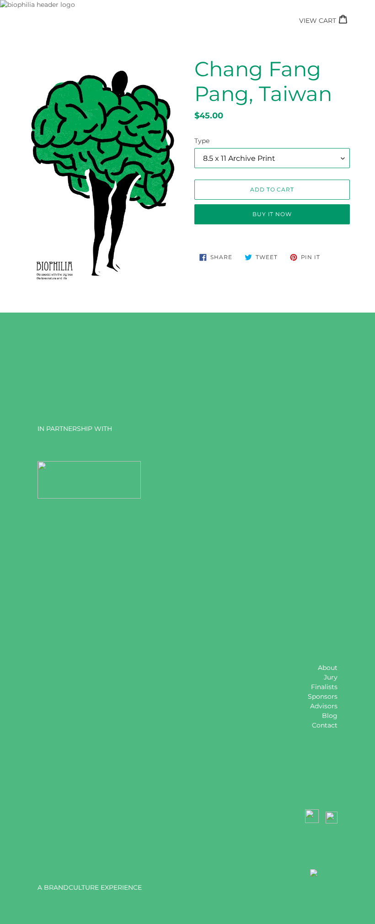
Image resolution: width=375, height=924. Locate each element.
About (328, 668)
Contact (325, 725)
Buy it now (272, 214)
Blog (330, 716)
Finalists (324, 687)
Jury (331, 677)
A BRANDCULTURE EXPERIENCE (90, 887)
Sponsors (323, 696)
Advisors (324, 706)
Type (201, 141)
